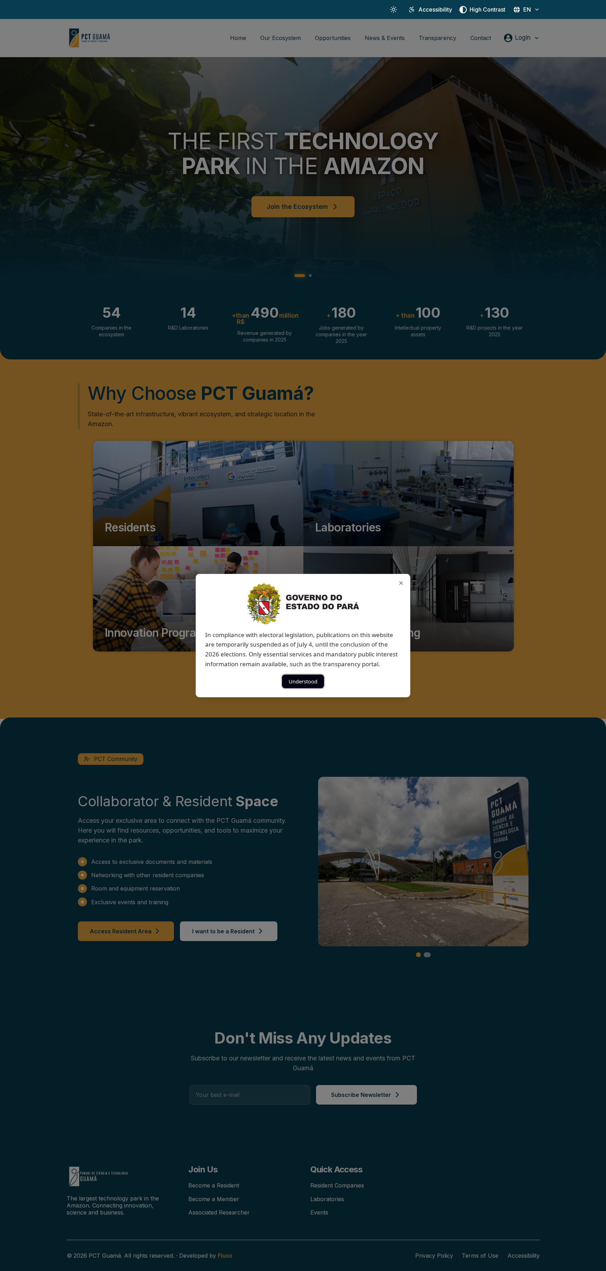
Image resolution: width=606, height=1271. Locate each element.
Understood (303, 681)
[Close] (401, 583)
